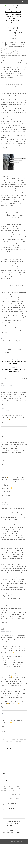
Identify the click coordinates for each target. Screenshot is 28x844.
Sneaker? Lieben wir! (12, 808)
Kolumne (3, 343)
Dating (16, 341)
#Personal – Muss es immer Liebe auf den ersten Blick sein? (14, 369)
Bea (3, 408)
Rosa (2, 430)
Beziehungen (5, 341)
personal (9, 343)
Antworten (6, 404)
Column (11, 341)
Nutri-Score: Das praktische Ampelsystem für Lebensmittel (14, 361)
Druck (20, 341)
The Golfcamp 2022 (12, 803)
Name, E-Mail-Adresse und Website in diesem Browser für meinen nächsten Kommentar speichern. (12, 788)
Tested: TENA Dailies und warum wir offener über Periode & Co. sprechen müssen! (15, 823)
